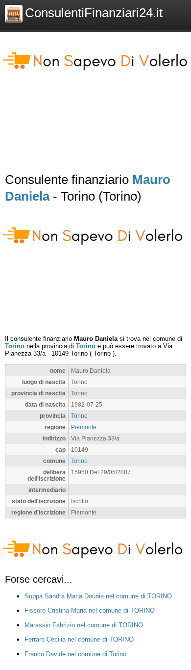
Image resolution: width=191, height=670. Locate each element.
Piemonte (83, 427)
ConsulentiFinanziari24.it (94, 12)
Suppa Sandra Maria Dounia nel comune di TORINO (98, 596)
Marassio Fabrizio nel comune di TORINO (83, 625)
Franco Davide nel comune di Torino (75, 654)
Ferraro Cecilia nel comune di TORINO (79, 639)
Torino (14, 346)
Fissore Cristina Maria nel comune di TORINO (89, 610)
